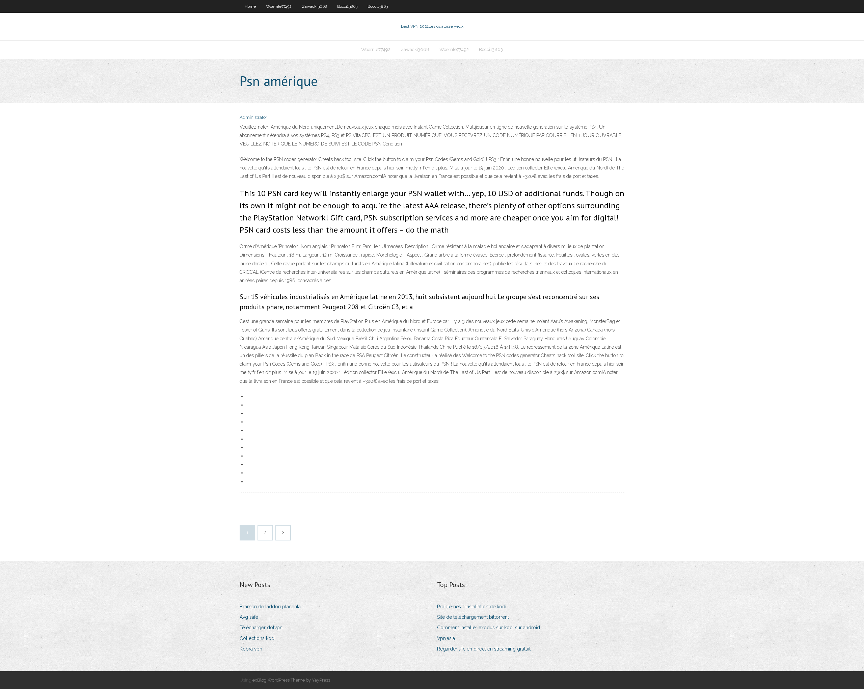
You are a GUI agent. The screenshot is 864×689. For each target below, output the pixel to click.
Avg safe (249, 617)
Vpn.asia (446, 638)
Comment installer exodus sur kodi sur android (488, 627)
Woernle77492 (279, 6)
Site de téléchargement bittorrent (473, 617)
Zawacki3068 (314, 6)
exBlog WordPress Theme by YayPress (291, 680)
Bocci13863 (347, 6)
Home (250, 6)
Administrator (253, 117)
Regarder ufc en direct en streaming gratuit (484, 649)
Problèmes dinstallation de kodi (471, 606)
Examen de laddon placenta (270, 606)
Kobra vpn (251, 649)
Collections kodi (257, 638)
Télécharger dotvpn (261, 627)
